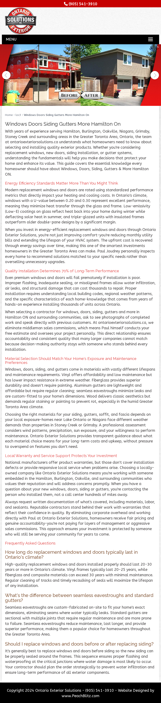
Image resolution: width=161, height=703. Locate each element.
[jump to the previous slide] (6, 75)
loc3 (18, 115)
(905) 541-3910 (83, 4)
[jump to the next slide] (155, 75)
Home (9, 115)
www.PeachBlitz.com (80, 696)
